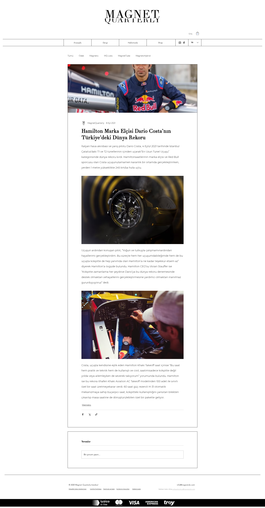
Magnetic (94, 56)
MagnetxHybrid (143, 56)
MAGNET (132, 14)
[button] (197, 33)
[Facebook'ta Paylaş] (82, 414)
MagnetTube (124, 56)
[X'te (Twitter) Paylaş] (89, 414)
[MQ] (179, 42)
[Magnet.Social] (184, 42)
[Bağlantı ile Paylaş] (96, 414)
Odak (81, 56)
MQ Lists (108, 56)
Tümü (70, 56)
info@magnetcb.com (186, 485)
